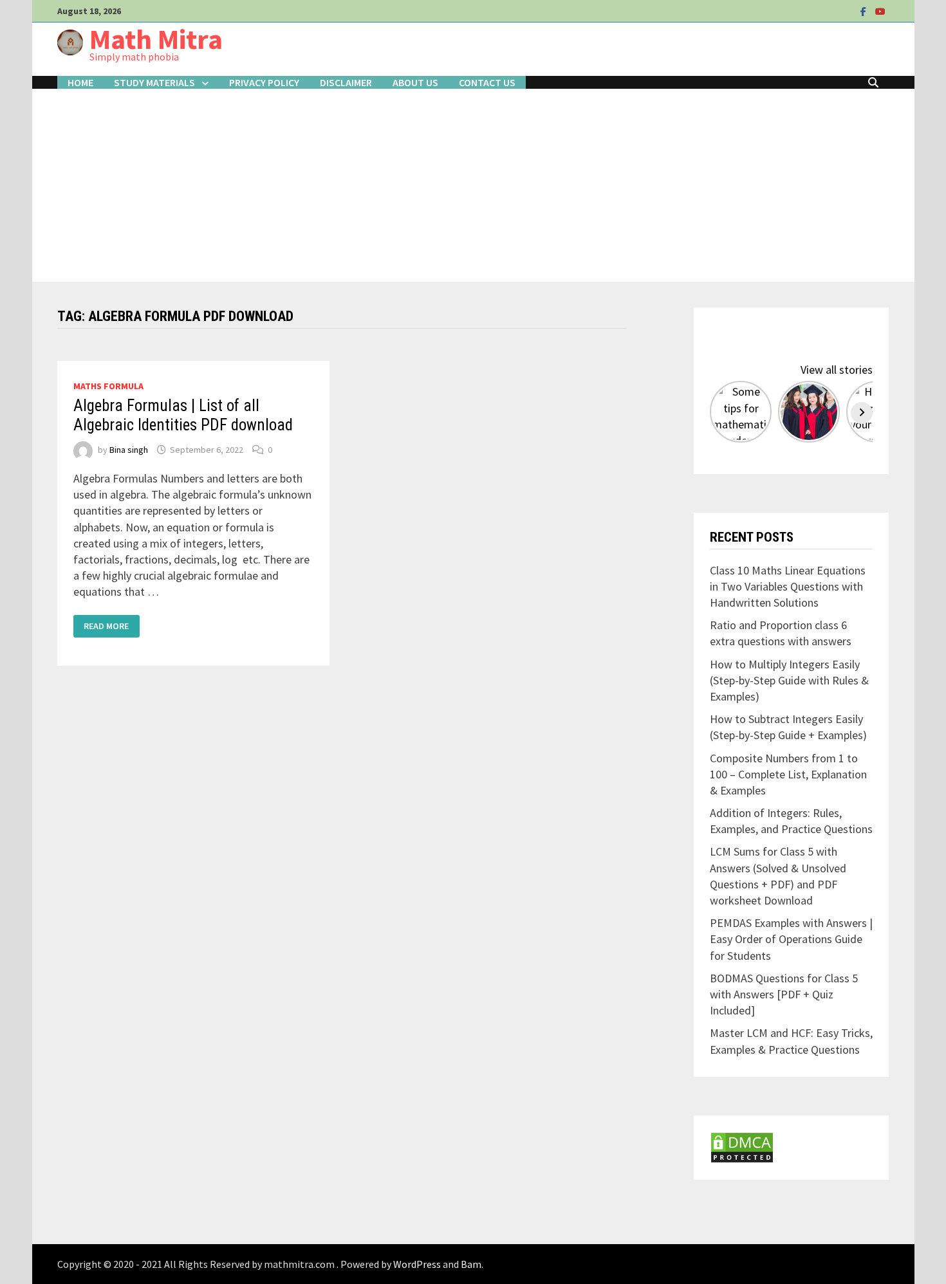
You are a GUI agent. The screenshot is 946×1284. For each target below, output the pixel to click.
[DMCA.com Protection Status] (742, 1146)
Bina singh (128, 449)
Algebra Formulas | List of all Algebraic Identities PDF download (183, 415)
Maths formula (108, 386)
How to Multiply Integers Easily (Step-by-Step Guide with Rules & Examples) (789, 680)
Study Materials (154, 82)
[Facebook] (864, 10)
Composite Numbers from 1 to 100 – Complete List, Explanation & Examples (788, 774)
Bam (471, 1264)
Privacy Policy (264, 82)
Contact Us (487, 82)
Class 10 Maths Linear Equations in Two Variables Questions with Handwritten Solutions (788, 586)
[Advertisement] (473, 185)
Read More (106, 626)
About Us (415, 82)
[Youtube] (880, 10)
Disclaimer (346, 82)
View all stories (837, 369)
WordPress (417, 1264)
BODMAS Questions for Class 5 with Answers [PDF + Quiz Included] (784, 994)
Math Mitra (156, 39)
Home (80, 82)
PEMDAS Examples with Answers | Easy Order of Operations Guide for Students (791, 938)
